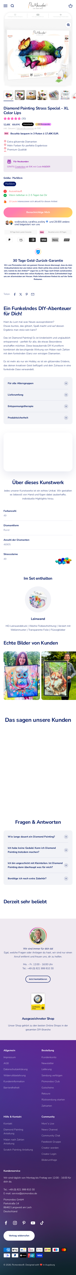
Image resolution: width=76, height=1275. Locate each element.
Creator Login (49, 1154)
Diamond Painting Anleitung (13, 1131)
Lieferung (47, 1069)
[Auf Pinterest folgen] (24, 1223)
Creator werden (50, 1147)
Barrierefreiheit (11, 1087)
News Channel (50, 1129)
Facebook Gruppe (51, 1141)
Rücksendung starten (53, 1099)
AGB (6, 1063)
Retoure (46, 1093)
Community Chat (51, 1135)
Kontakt (8, 1123)
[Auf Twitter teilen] (21, 294)
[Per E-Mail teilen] (33, 294)
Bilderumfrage (49, 1160)
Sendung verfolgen (52, 1075)
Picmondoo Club (51, 1081)
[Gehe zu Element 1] (8, 95)
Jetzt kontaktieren (38, 979)
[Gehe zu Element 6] (65, 95)
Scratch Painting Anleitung (18, 1149)
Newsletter (48, 1063)
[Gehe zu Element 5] (54, 95)
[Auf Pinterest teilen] (27, 294)
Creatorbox (20, 166)
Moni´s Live (48, 1123)
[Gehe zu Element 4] (42, 95)
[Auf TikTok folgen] (42, 1223)
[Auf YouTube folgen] (33, 1223)
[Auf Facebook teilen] (15, 294)
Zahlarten (47, 1105)
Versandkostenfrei (25, 128)
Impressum (10, 1057)
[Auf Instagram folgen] (15, 1223)
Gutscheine (48, 1087)
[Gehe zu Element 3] (31, 95)
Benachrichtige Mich (38, 212)
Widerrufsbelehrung (15, 1075)
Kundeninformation (14, 1081)
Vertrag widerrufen (19, 1235)
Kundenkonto (49, 1057)
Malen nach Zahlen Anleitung (14, 1141)
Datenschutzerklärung (16, 1069)
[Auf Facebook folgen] (6, 1223)
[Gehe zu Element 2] (20, 95)
